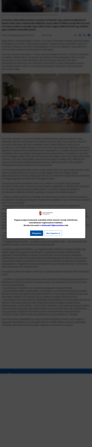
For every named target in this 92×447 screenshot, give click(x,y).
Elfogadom (36, 233)
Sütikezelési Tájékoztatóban (53, 225)
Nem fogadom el (53, 233)
